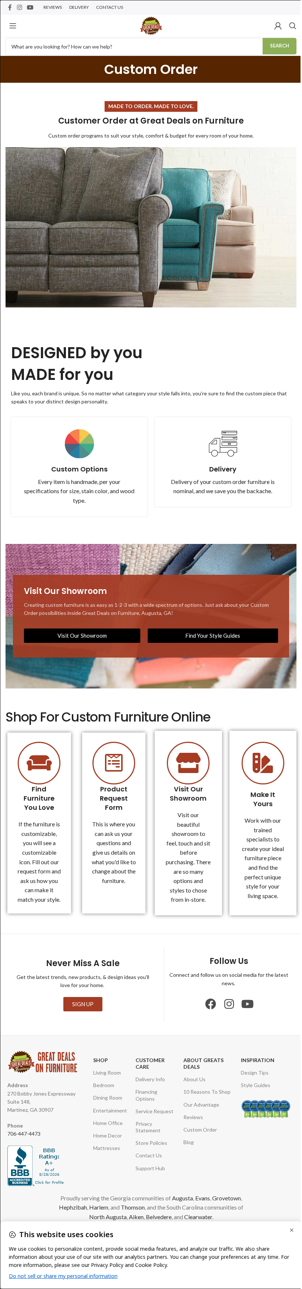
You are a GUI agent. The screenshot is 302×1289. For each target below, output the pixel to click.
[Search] (292, 25)
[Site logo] (151, 24)
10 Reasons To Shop (207, 1092)
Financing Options (146, 1095)
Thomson (133, 1207)
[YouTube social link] (30, 7)
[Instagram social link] (19, 7)
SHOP (100, 1060)
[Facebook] (210, 1004)
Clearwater (198, 1216)
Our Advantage (201, 1104)
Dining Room (107, 1097)
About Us (194, 1079)
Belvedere (159, 1216)
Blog (188, 1142)
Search (279, 46)
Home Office (108, 1123)
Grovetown (226, 1197)
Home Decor (107, 1135)
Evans (202, 1197)
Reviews (193, 1117)
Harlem (98, 1207)
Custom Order (200, 1129)
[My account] (278, 25)
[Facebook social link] (10, 7)
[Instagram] (229, 1004)
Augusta (182, 1197)
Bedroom (103, 1085)
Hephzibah (73, 1207)
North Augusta (108, 1216)
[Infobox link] (79, 466)
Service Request (154, 1111)
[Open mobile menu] (13, 25)
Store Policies (151, 1143)
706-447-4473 (24, 1133)
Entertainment (110, 1110)
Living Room (107, 1072)
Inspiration (257, 1060)
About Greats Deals (203, 1063)
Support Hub (150, 1168)
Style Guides (255, 1085)
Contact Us (149, 1155)
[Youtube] (247, 1004)
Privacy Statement (148, 1127)
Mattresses (106, 1148)
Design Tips (254, 1072)
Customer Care (150, 1063)
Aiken (136, 1216)
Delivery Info (150, 1079)
